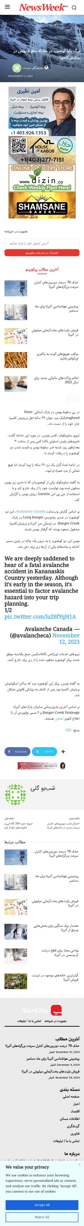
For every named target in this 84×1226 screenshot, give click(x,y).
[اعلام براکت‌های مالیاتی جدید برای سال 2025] (15, 384)
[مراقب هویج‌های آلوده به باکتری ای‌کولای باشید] (15, 360)
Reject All (42, 1217)
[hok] (42, 150)
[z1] (42, 765)
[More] (63, 751)
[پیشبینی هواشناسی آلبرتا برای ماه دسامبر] (15, 312)
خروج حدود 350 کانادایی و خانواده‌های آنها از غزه (18, 825)
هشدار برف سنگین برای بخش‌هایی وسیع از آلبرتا (56, 928)
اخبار (51, 1052)
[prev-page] (77, 399)
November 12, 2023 (66, 639)
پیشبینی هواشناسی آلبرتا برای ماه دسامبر (56, 309)
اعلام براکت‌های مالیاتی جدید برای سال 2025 (56, 380)
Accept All (42, 1205)
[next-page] (69, 399)
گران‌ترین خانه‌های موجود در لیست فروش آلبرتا (55, 978)
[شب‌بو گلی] (17, 68)
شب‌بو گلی (37, 68)
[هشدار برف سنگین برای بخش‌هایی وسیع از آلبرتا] (15, 932)
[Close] (79, 1164)
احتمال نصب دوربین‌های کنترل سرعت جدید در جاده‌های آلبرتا (63, 825)
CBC (68, 730)
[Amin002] (42, 111)
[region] (42, 1193)
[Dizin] (42, 178)
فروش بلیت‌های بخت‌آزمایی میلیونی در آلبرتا (55, 332)
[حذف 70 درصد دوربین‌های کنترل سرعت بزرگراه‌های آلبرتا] (15, 288)
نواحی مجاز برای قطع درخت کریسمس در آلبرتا (60, 953)
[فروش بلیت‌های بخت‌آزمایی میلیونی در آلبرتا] (15, 336)
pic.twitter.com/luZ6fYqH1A (40, 617)
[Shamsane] (42, 205)
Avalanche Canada (30, 512)
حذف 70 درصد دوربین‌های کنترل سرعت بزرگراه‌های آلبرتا (56, 285)
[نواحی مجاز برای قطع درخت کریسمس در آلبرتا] (15, 956)
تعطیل (59, 719)
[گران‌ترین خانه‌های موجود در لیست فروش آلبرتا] (15, 981)
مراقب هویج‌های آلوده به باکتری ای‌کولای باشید (57, 356)
